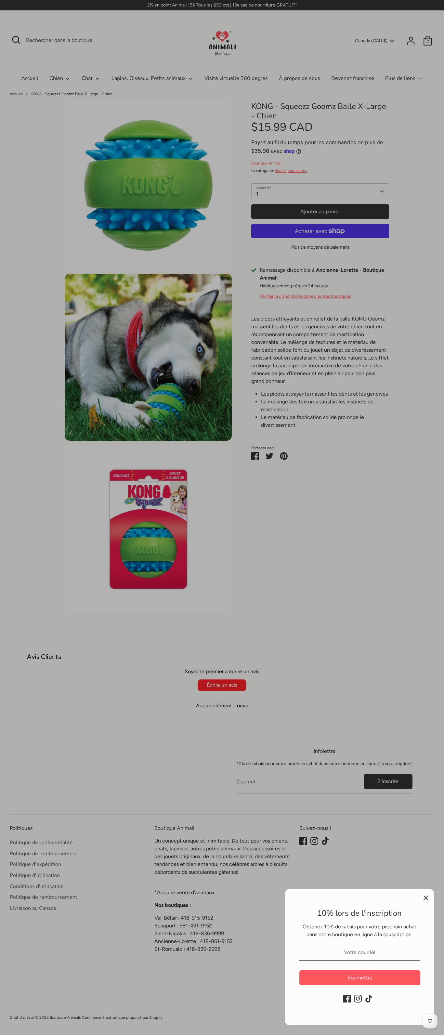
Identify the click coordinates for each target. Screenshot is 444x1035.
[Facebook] (347, 998)
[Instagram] (358, 998)
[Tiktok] (369, 998)
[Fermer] (426, 897)
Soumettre (359, 978)
